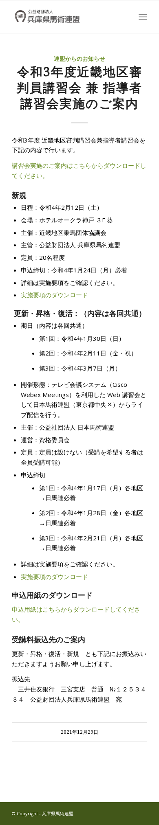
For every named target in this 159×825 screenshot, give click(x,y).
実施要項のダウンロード (54, 295)
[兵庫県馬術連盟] (66, 16)
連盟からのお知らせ (79, 58)
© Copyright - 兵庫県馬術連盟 (42, 813)
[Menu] (143, 16)
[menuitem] (143, 16)
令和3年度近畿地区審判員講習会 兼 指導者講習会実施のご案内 (79, 88)
